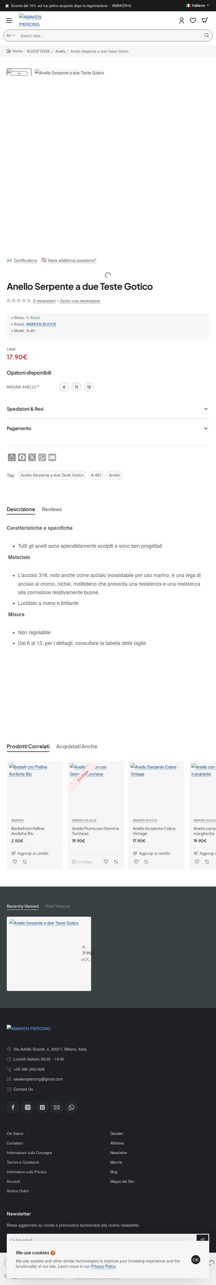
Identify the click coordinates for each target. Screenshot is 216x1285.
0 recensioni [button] (44, 301)
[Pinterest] (42, 1107)
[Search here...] (206, 35)
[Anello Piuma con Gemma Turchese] (96, 789)
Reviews (52, 509)
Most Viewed (57, 905)
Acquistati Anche (76, 746)
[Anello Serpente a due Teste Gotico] (43, 953)
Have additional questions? (72, 260)
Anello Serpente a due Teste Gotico (52, 475)
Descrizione (21, 509)
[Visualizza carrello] (204, 20)
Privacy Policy (103, 1266)
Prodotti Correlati (28, 746)
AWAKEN (17, 820)
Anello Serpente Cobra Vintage (154, 831)
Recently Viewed (23, 905)
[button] (19, 70)
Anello (60, 51)
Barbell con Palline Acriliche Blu (27, 831)
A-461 (96, 475)
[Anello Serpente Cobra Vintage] (156, 789)
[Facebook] (13, 1107)
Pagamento (19, 428)
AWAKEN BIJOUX (41, 324)
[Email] (57, 1107)
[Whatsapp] (71, 1107)
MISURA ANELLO (21, 386)
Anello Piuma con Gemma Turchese (95, 831)
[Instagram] (27, 1107)
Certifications (25, 260)
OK (196, 1259)
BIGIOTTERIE (38, 51)
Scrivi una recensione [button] (80, 301)
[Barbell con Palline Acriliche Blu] (35, 789)
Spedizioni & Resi (25, 409)
